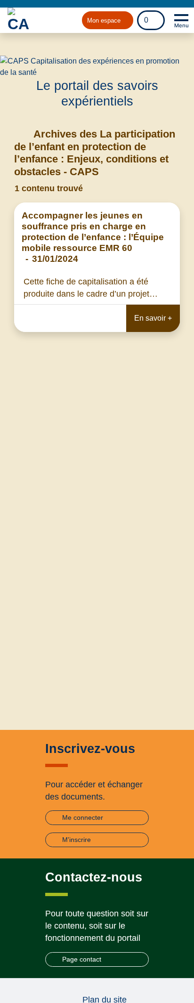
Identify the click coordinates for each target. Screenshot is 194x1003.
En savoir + (153, 318)
